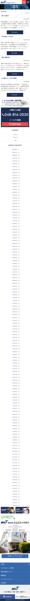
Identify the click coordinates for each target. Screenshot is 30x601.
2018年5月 (14, 431)
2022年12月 (15, 274)
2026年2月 (14, 166)
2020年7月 (14, 357)
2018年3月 (14, 437)
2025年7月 (14, 186)
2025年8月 (14, 183)
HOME (3, 564)
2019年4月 (14, 400)
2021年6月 (14, 326)
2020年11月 (15, 346)
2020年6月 (14, 360)
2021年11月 (15, 311)
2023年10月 (15, 246)
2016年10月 (15, 485)
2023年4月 (14, 263)
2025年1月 (14, 203)
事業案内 (3, 575)
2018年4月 (14, 434)
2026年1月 (14, 169)
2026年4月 (14, 161)
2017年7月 (14, 459)
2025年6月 (14, 189)
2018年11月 (15, 414)
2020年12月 (15, 343)
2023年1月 (14, 272)
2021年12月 (15, 309)
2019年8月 (14, 388)
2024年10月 (15, 212)
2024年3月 (14, 232)
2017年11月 (15, 448)
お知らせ (16, 134)
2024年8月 (14, 217)
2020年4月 (14, 366)
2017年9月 (14, 454)
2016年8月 (14, 491)
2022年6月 (14, 292)
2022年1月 (14, 306)
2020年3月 (14, 368)
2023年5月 (14, 260)
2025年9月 (14, 180)
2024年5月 (14, 226)
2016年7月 (14, 494)
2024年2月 (14, 235)
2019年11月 (15, 380)
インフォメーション (6, 579)
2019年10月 (15, 383)
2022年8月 (14, 286)
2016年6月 (14, 496)
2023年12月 (15, 240)
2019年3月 (14, 403)
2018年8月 (14, 422)
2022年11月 (15, 277)
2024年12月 (15, 206)
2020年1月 (14, 374)
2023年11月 (15, 243)
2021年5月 (14, 329)
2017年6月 (14, 462)
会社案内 (3, 583)
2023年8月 (14, 252)
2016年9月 (14, 488)
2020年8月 (14, 354)
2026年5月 (14, 158)
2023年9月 (14, 249)
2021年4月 (14, 331)
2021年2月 (14, 337)
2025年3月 (14, 198)
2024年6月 (14, 223)
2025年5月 (14, 192)
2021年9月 (14, 317)
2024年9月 (14, 215)
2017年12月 (15, 445)
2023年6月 (14, 257)
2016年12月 (15, 479)
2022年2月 (14, 303)
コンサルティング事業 (7, 568)
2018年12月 (15, 411)
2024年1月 (14, 237)
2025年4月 (14, 195)
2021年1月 (14, 340)
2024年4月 (14, 229)
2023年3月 (14, 266)
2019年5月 (14, 397)
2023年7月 (14, 255)
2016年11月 (15, 482)
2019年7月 (14, 391)
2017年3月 (14, 471)
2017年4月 (14, 468)
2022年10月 (15, 280)
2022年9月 (14, 283)
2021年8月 (14, 320)
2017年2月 (14, 474)
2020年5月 (14, 363)
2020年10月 (15, 348)
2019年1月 (14, 408)
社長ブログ (15, 137)
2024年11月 (15, 209)
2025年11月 (15, 175)
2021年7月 (14, 323)
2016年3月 (14, 505)
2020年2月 (14, 371)
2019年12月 (15, 377)
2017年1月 (14, 477)
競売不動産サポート (6, 571)
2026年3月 (14, 163)
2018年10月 (15, 417)
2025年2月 (14, 200)
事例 (16, 140)
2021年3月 (14, 334)
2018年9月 (14, 420)
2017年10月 (15, 451)
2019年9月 (14, 385)
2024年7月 (14, 220)
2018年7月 (14, 425)
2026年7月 (14, 152)
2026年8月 (14, 149)
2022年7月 (14, 289)
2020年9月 (14, 351)
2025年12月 (15, 172)
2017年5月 (14, 465)
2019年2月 (14, 405)
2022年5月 (14, 294)
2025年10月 (15, 178)
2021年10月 (15, 314)
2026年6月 (14, 155)
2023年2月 (14, 269)
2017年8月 (14, 457)
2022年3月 (14, 300)
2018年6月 (14, 428)
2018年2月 (14, 440)
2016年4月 (14, 502)
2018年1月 (14, 442)
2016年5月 (14, 499)
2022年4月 (14, 297)
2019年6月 (14, 394)
